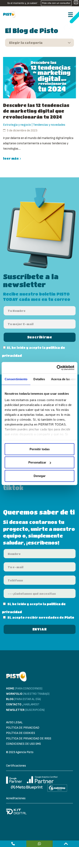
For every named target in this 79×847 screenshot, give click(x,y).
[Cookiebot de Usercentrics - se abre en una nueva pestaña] (56, 367)
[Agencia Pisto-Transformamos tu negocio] (10, 14)
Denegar (40, 475)
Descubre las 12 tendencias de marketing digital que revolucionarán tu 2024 (36, 111)
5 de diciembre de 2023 (22, 130)
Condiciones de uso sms (23, 744)
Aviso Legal (14, 722)
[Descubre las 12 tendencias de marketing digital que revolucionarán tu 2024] (39, 77)
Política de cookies (20, 733)
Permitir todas (40, 449)
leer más (11, 158)
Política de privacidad (22, 728)
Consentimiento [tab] (16, 379)
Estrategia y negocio (17, 125)
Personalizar (37, 462)
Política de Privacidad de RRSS (28, 738)
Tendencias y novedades (49, 125)
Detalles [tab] (39, 379)
